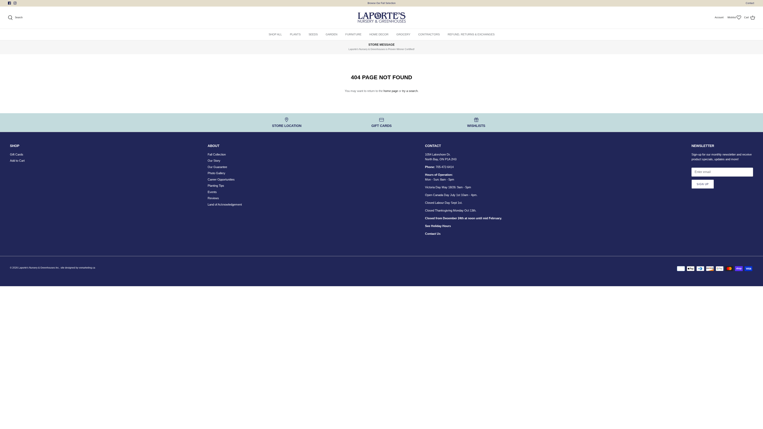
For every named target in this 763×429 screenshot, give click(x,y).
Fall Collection (217, 154)
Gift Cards (16, 154)
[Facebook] (9, 3)
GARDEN (331, 34)
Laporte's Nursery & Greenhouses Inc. (38, 267)
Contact (750, 3)
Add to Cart (17, 160)
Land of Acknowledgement (225, 204)
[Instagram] (15, 3)
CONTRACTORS (429, 34)
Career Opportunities (221, 179)
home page (390, 91)
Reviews (213, 198)
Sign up (703, 184)
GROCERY (403, 34)
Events (212, 192)
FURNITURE (353, 34)
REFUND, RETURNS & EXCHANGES (471, 34)
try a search (410, 91)
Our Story (214, 160)
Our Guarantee (217, 167)
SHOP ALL (275, 34)
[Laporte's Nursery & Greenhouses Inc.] (381, 18)
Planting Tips (216, 185)
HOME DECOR (378, 34)
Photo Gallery (216, 173)
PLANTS (295, 34)
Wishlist (731, 17)
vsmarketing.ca (87, 267)
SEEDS (313, 34)
